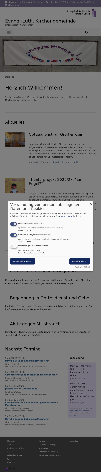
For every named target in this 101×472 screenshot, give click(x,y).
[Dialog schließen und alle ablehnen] (91, 202)
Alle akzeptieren (79, 261)
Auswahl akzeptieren (22, 261)
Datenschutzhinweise (66, 216)
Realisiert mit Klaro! (82, 267)
